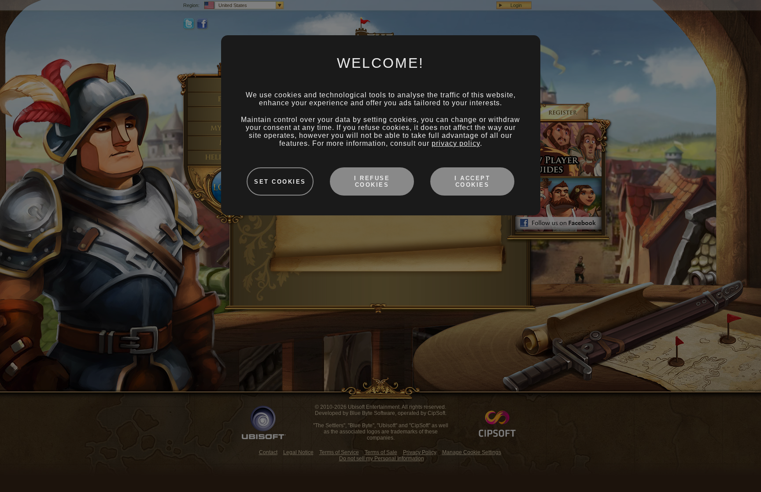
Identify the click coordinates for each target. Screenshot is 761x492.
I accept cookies (472, 181)
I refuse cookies (372, 181)
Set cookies (280, 181)
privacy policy (456, 143)
